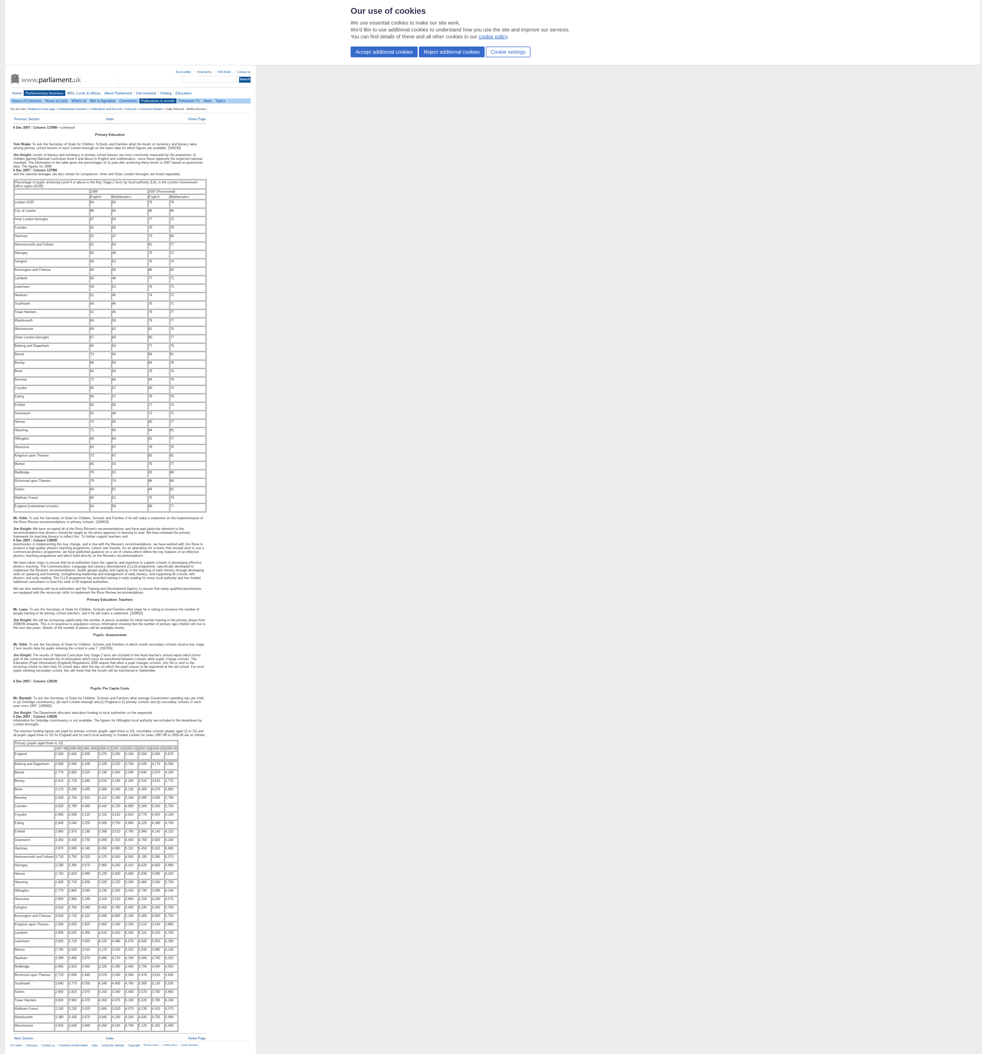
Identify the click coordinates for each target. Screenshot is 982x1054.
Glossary (32, 1045)
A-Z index (16, 1045)
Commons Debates (151, 108)
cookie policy (493, 36)
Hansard (130, 108)
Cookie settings (508, 52)
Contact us (244, 71)
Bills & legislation (103, 101)
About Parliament (118, 93)
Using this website (113, 1045)
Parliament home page (41, 108)
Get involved (146, 93)
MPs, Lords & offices (84, 93)
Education (183, 93)
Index (110, 119)
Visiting (166, 93)
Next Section (23, 1038)
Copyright (134, 1045)
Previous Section (26, 119)
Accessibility (183, 71)
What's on (79, 101)
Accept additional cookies (384, 52)
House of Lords (56, 101)
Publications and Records (106, 108)
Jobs (95, 1045)
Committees (128, 101)
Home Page (197, 119)
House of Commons (26, 101)
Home (17, 93)
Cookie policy (170, 1045)
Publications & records (158, 101)
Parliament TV (189, 101)
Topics (220, 101)
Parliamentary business (44, 93)
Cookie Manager (189, 1045)
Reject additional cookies (452, 52)
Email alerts (204, 71)
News (208, 101)
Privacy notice (151, 1045)
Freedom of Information (73, 1045)
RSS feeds (224, 71)
